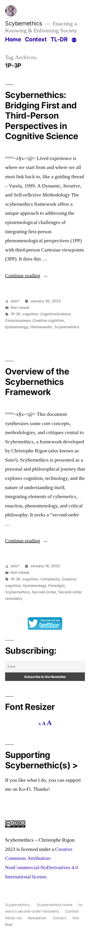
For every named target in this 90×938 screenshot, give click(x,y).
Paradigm (56, 585)
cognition (30, 314)
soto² (15, 301)
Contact (59, 918)
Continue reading (26, 275)
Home (13, 39)
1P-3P (15, 314)
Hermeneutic (41, 327)
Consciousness (17, 320)
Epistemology (16, 327)
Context (36, 39)
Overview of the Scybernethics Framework (37, 381)
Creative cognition (48, 320)
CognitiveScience (55, 314)
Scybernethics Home (54, 905)
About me (13, 918)
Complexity (50, 579)
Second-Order (44, 592)
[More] (74, 40)
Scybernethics (23, 23)
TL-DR (59, 39)
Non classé (20, 307)
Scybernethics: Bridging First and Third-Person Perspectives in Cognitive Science (41, 115)
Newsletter (37, 918)
